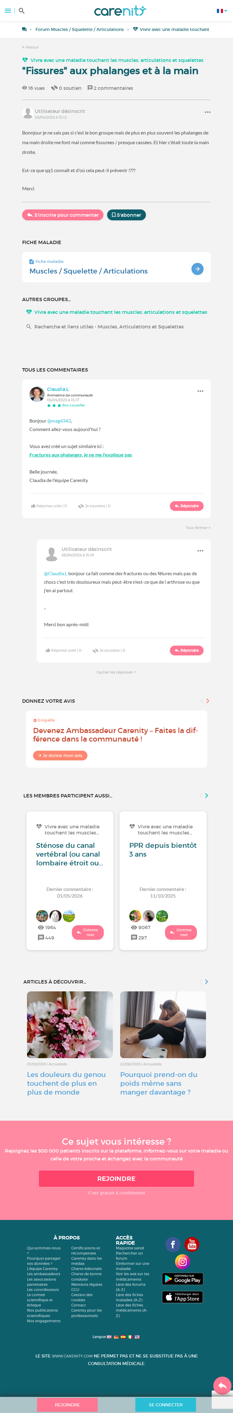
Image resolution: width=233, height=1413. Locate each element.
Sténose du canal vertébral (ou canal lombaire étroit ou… (69, 854)
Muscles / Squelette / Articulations (88, 271)
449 (49, 938)
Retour (32, 47)
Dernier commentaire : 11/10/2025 (163, 892)
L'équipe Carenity (42, 1268)
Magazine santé (130, 1248)
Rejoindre (116, 1178)
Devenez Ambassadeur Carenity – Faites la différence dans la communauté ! (115, 734)
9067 (144, 927)
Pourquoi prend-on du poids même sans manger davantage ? (159, 1083)
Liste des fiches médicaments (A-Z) (131, 1310)
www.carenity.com (72, 1356)
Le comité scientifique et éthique (40, 1299)
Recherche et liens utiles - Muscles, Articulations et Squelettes (109, 327)
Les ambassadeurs (43, 1274)
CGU (75, 1289)
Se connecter (166, 1405)
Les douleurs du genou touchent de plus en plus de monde (66, 1083)
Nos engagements (44, 1321)
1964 (50, 927)
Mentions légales (86, 1284)
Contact (78, 1305)
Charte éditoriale (86, 1268)
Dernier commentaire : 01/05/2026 (69, 892)
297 (142, 938)
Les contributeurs (43, 1289)
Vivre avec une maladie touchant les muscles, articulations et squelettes (117, 60)
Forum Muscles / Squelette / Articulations (79, 29)
